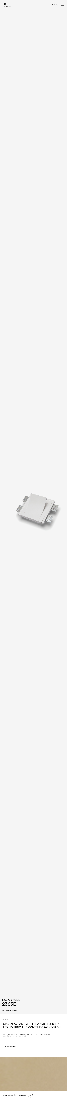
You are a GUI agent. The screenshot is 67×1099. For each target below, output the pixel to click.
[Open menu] (62, 5)
